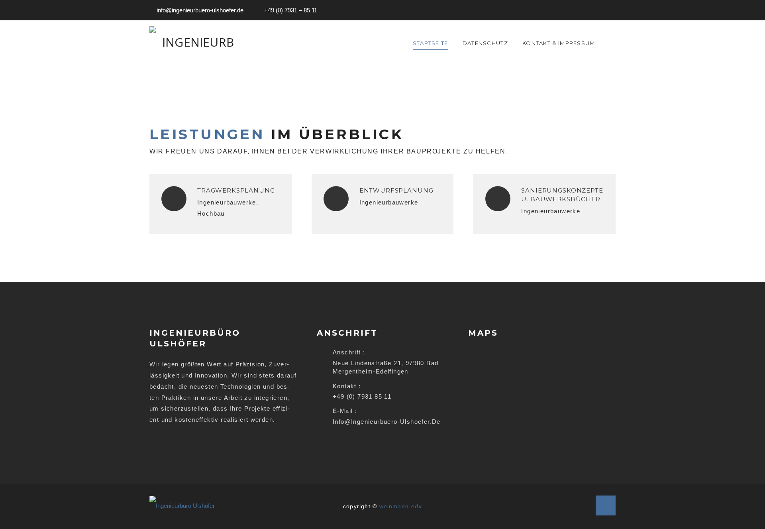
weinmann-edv (400, 506)
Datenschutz (485, 43)
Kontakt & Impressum (558, 43)
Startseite (430, 43)
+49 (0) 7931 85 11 (362, 396)
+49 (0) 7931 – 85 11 (290, 10)
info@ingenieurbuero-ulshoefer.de (200, 10)
